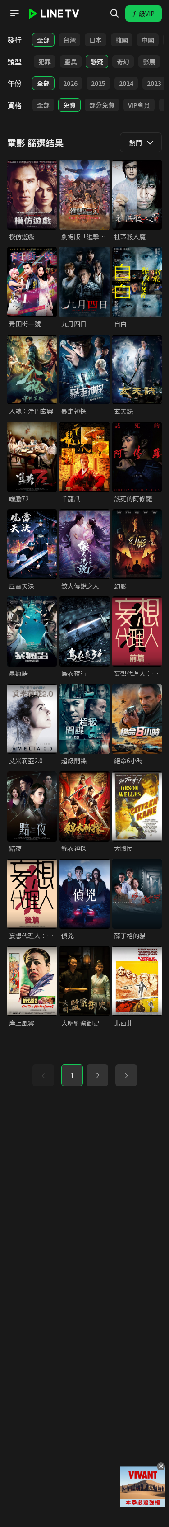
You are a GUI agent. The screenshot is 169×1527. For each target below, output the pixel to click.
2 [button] (97, 1075)
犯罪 (44, 61)
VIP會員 (139, 104)
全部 (43, 39)
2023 (154, 83)
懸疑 (97, 61)
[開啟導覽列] (14, 13)
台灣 (69, 39)
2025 (98, 83)
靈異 (70, 61)
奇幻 (123, 61)
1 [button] (72, 1075)
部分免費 (101, 104)
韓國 (121, 39)
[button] (126, 1075)
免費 (69, 104)
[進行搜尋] (114, 13)
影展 (149, 61)
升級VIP (143, 13)
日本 (95, 39)
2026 (70, 83)
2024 (126, 83)
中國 (148, 39)
